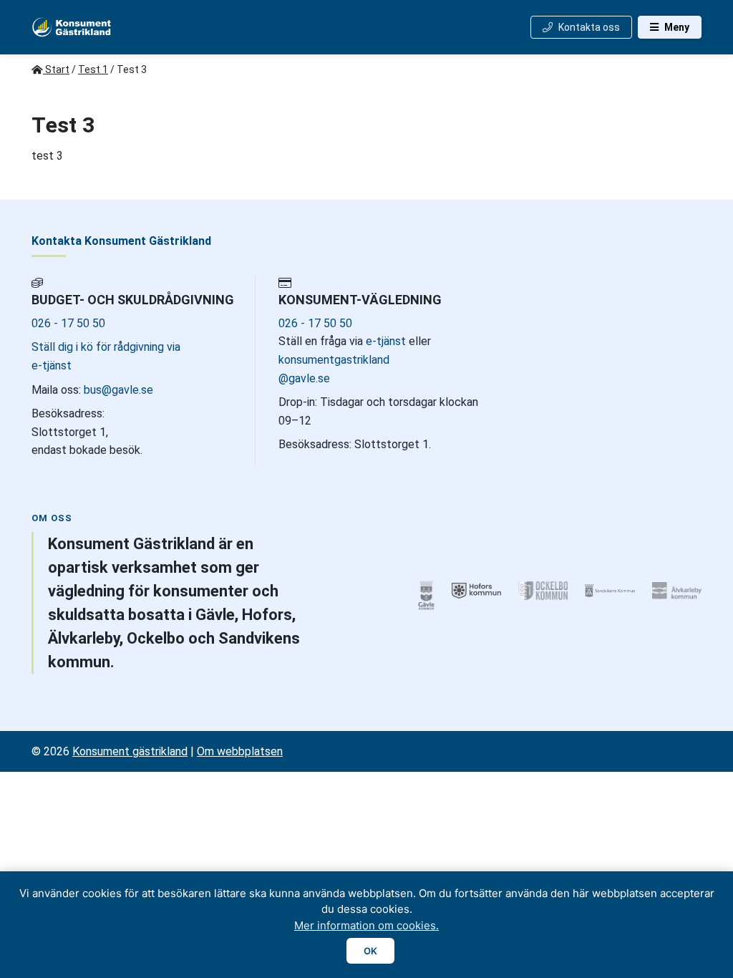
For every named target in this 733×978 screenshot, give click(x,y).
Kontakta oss (589, 27)
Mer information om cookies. (366, 925)
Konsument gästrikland (130, 751)
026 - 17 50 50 (68, 323)
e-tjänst (386, 341)
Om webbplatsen (240, 751)
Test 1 (93, 69)
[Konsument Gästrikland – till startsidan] (71, 27)
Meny (676, 27)
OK (370, 951)
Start (56, 69)
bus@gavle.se (117, 390)
